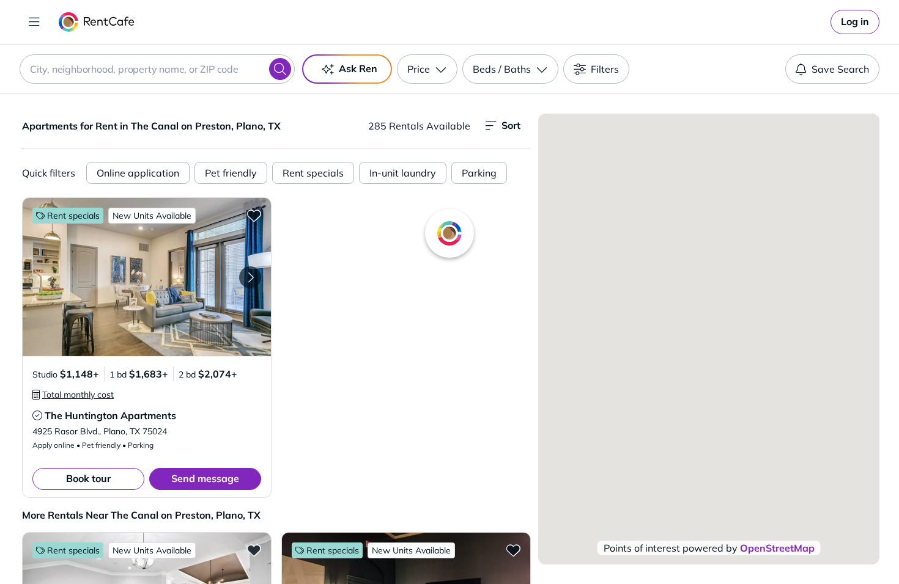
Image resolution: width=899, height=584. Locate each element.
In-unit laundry (402, 173)
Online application (138, 173)
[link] (855, 22)
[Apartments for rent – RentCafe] (97, 22)
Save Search (840, 69)
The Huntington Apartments (110, 415)
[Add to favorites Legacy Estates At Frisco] (513, 550)
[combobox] (157, 69)
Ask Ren (358, 68)
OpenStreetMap (777, 548)
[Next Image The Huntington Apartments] (250, 277)
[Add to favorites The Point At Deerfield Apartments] (254, 550)
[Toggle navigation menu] (34, 22)
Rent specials (313, 173)
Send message (205, 478)
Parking (479, 173)
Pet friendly (231, 173)
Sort (510, 125)
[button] (147, 277)
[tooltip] (73, 395)
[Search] (280, 69)
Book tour (88, 478)
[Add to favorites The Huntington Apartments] (254, 215)
